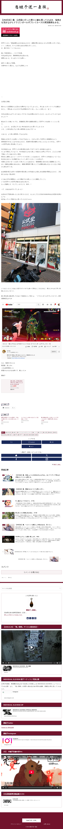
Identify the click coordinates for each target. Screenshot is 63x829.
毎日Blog (5, 434)
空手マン (21, 434)
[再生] (3, 663)
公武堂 (45, 432)
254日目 (9, 432)
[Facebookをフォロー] (16, 459)
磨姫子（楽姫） (31, 610)
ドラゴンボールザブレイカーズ (25, 432)
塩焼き (51, 432)
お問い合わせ (47, 824)
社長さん (11, 434)
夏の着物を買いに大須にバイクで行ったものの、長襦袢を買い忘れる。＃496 (49, 419)
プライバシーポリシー (16, 824)
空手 (16, 434)
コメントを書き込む (31, 572)
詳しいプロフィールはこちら (13, 615)
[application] (31, 647)
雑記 (4, 432)
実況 (56, 432)
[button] (31, 446)
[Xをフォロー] (47, 455)
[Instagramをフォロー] (47, 459)
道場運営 (32, 434)
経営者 (27, 434)
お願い (14, 432)
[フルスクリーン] (60, 663)
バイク (35, 432)
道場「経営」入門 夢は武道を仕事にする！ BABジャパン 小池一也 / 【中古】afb (16, 382)
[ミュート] (57, 663)
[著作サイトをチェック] (16, 455)
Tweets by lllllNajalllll (7, 727)
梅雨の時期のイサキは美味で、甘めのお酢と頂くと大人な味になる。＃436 (9, 419)
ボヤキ (40, 432)
